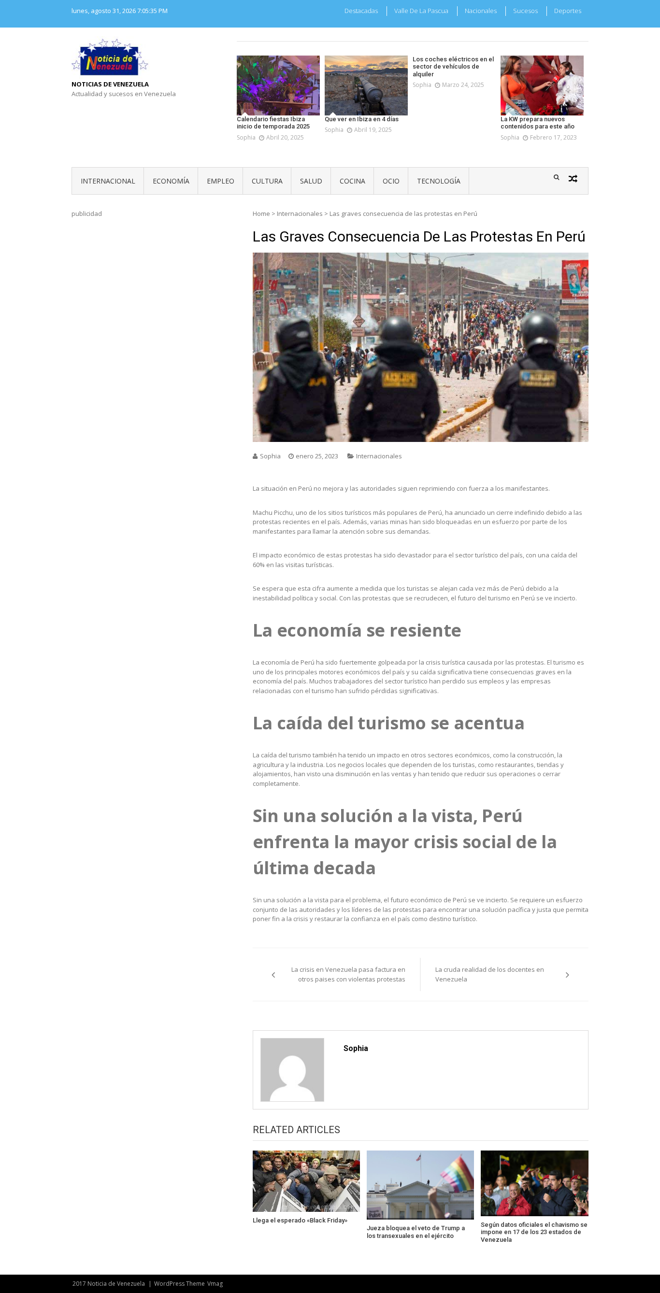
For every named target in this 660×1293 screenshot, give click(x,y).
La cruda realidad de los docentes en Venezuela (489, 974)
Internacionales (300, 213)
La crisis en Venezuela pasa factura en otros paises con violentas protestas (348, 974)
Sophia (246, 137)
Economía (171, 180)
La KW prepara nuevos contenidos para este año (537, 122)
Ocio (391, 180)
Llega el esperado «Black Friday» (300, 1220)
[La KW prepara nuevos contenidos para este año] (542, 85)
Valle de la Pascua (421, 10)
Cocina (352, 180)
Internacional (108, 180)
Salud (311, 180)
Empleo (220, 180)
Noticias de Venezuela (110, 84)
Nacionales (481, 10)
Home (261, 213)
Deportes (567, 10)
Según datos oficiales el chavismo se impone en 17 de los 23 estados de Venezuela (534, 1232)
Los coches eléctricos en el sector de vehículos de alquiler (453, 67)
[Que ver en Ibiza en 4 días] (366, 85)
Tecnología (438, 180)
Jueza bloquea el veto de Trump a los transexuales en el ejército (416, 1231)
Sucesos (525, 10)
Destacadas (361, 10)
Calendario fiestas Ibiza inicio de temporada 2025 (273, 122)
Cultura (267, 180)
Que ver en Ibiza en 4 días (362, 119)
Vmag (215, 1283)
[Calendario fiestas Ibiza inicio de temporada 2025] (278, 85)
